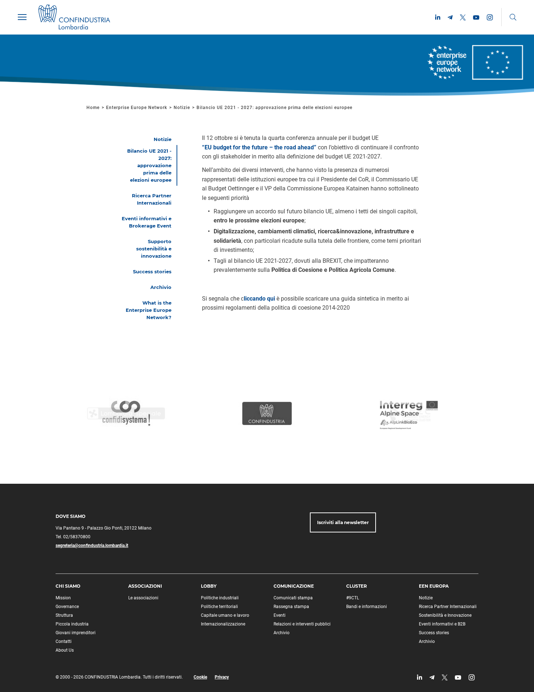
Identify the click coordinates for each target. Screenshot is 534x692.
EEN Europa (434, 586)
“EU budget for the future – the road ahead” (259, 147)
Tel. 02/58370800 (73, 536)
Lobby (209, 586)
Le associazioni (143, 597)
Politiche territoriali (219, 606)
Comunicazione (294, 586)
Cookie (200, 677)
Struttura (64, 615)
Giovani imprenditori (76, 632)
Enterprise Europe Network (137, 107)
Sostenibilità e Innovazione (445, 615)
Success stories (434, 632)
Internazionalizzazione (223, 624)
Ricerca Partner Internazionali (448, 606)
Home (93, 107)
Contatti (64, 641)
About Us (65, 650)
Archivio (282, 632)
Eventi (280, 615)
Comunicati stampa (293, 597)
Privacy (222, 677)
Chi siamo (68, 586)
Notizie (182, 107)
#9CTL (352, 597)
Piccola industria (72, 624)
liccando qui (259, 298)
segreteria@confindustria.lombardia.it (92, 545)
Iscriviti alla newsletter (343, 522)
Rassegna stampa (291, 606)
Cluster (356, 586)
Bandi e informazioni (366, 606)
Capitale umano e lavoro (225, 615)
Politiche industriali (220, 597)
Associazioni (145, 586)
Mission (63, 597)
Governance (67, 606)
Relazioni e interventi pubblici (302, 624)
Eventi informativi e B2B (442, 624)
